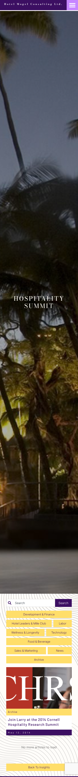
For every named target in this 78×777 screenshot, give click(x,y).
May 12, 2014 (19, 732)
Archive (12, 711)
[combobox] (30, 603)
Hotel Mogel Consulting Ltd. (33, 4)
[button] (72, 5)
